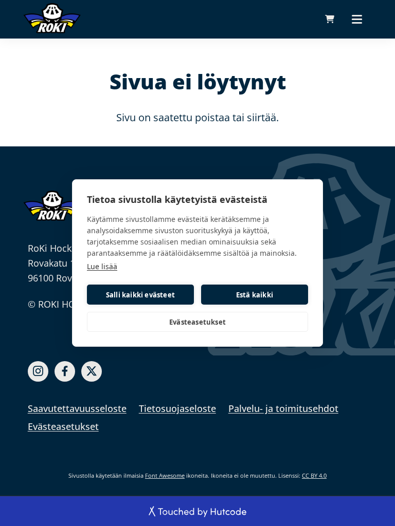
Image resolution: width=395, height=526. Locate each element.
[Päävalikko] (357, 19)
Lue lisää (102, 266)
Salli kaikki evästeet (140, 294)
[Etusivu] (52, 205)
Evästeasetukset (197, 322)
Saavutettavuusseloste (77, 408)
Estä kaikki (254, 294)
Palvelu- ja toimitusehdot (283, 408)
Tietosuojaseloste (177, 408)
